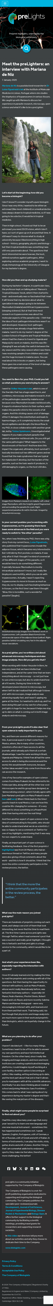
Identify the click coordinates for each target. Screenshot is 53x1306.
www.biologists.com (15, 1247)
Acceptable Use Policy (13, 1270)
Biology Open (37, 1213)
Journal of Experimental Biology (20, 1210)
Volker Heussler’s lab (21, 388)
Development (12, 1207)
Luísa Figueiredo (38, 542)
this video (12, 1235)
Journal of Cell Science (31, 1207)
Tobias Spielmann (21, 431)
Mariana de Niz (9, 85)
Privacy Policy (9, 1261)
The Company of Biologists (16, 1275)
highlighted (8, 849)
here (4, 798)
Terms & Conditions (12, 1265)
